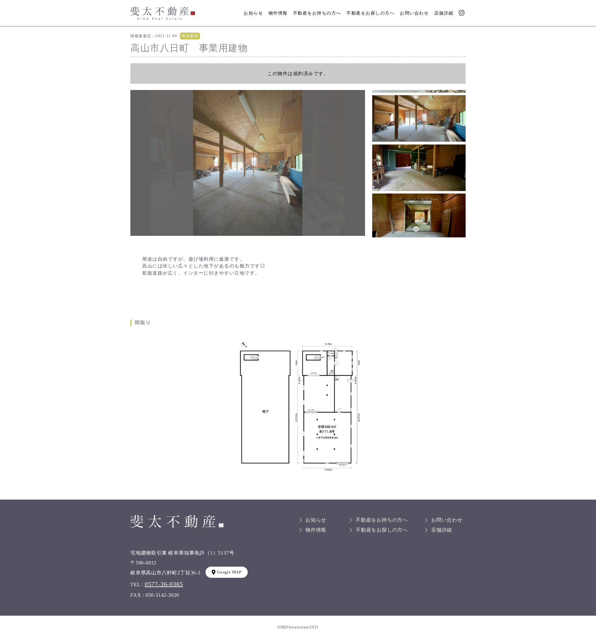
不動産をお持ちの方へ (317, 13)
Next (416, 229)
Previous (416, 96)
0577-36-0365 (164, 584)
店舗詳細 (444, 13)
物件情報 (278, 13)
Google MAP (229, 572)
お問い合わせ (414, 13)
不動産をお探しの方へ (370, 13)
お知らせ (253, 13)
